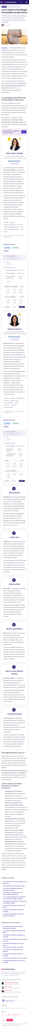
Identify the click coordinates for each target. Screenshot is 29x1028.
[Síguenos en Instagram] (11, 1015)
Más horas (22, 286)
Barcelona (4, 48)
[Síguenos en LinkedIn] (8, 1015)
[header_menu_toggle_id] (1, 2)
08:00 (14, 290)
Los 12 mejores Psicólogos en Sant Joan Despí (15, 958)
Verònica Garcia (14, 329)
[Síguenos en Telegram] (17, 1015)
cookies (20, 1025)
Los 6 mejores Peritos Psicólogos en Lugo (14, 886)
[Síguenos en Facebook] (2, 1015)
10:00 (8, 292)
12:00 (21, 292)
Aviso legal (9, 1025)
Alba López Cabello (14, 153)
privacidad (14, 1025)
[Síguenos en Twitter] (5, 1015)
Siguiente (21, 307)
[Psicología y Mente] (10, 2)
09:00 (21, 290)
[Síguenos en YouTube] (14, 1015)
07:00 (8, 290)
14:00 (21, 474)
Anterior (7, 307)
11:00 (14, 292)
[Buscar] (20, 2)
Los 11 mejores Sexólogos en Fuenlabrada (14, 897)
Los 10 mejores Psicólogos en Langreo (13, 899)
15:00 (8, 476)
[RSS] (20, 1015)
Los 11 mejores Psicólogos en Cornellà (13, 947)
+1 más (8, 281)
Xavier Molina (7, 25)
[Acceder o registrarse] (26, 2)
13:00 (14, 474)
